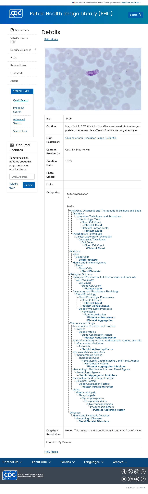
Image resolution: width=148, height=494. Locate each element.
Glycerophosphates (93, 398)
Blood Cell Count (91, 222)
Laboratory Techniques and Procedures (99, 216)
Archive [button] (118, 462)
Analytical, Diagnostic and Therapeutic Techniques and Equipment (109, 210)
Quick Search (20, 100)
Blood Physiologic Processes (95, 308)
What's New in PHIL (19, 40)
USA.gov (141, 487)
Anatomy (75, 251)
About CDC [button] (40, 462)
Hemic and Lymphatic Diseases (91, 415)
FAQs (13, 57)
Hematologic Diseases (89, 418)
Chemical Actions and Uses (89, 352)
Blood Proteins (87, 332)
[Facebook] (124, 471)
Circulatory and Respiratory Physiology (95, 291)
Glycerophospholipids (100, 404)
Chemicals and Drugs (82, 323)
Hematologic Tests (90, 219)
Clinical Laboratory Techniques (94, 236)
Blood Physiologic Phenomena (96, 297)
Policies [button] (66, 462)
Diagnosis (78, 213)
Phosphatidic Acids (95, 401)
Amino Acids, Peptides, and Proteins (94, 326)
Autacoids (84, 346)
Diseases (75, 412)
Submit (29, 185)
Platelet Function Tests (95, 228)
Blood (79, 265)
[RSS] (143, 479)
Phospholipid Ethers (102, 407)
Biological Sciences (81, 274)
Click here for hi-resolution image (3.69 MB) (90, 138)
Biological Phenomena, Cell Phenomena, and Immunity (104, 277)
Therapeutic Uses (89, 358)
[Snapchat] (136, 479)
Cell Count (88, 242)
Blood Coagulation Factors (97, 334)
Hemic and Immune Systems (89, 262)
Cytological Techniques (92, 239)
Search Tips (20, 131)
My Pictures (21, 30)
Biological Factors (86, 381)
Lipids (76, 389)
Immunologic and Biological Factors (93, 378)
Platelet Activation (95, 314)
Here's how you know (130, 3)
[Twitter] (130, 471)
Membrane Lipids (86, 392)
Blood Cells (82, 257)
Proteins (80, 329)
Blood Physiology (86, 294)
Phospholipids (87, 395)
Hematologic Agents (96, 363)
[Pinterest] (130, 479)
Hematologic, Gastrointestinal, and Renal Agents (110, 360)
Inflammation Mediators (89, 343)
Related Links (18, 65)
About (14, 81)
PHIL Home (51, 39)
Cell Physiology (85, 280)
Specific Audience (20, 50)
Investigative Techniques (87, 233)
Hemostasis (88, 311)
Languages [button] (92, 462)
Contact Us (16, 73)
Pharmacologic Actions (89, 355)
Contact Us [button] (10, 462)
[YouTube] (124, 479)
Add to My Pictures (59, 442)
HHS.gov (130, 487)
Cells (76, 254)
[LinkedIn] (143, 471)
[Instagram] (136, 471)
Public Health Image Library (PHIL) (71, 13)
